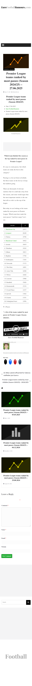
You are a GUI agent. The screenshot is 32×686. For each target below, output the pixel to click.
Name (3, 530)
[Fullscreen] (26, 334)
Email (3, 538)
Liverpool (8, 233)
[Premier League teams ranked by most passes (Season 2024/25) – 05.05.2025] (16, 393)
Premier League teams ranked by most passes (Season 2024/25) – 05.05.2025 (16, 412)
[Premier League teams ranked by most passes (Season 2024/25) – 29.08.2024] (16, 458)
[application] (16, 329)
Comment (4, 505)
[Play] (5, 334)
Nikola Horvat (16, 92)
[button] (16, 328)
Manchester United (11, 241)
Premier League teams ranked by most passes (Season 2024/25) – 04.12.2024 (16, 445)
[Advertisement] (16, 26)
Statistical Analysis (9, 69)
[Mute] (24, 334)
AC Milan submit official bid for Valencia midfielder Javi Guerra (17, 374)
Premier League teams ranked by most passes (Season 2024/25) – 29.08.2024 (16, 477)
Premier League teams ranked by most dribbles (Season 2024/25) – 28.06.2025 (15, 381)
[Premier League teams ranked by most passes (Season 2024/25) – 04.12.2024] (16, 426)
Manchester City (10, 229)
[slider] (14, 334)
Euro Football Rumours (12, 109)
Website (3, 547)
